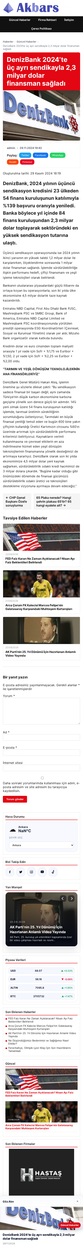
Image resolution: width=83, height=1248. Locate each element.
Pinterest (27, 162)
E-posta (10, 747)
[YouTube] (42, 872)
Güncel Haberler (19, 19)
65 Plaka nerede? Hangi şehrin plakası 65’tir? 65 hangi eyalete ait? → (53, 501)
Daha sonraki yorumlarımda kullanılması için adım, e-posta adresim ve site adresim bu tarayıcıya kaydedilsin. (41, 787)
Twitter (25, 155)
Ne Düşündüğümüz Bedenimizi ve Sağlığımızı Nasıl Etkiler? (38, 1042)
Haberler (8, 41)
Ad (6, 732)
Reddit (12, 162)
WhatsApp (57, 155)
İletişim (69, 19)
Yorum (9, 696)
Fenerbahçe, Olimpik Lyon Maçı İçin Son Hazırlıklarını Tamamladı (39, 1049)
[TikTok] (53, 872)
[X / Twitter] (20, 872)
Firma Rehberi (47, 19)
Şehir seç (16, 837)
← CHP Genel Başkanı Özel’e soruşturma (16, 501)
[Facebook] (9, 872)
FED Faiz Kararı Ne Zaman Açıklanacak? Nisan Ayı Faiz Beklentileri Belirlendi (40, 1020)
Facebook (40, 155)
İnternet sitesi (13, 763)
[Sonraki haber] (71, 898)
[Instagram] (31, 872)
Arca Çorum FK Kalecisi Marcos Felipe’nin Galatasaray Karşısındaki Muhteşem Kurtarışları (40, 1027)
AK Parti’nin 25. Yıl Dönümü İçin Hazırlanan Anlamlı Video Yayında (42, 1035)
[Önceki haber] (63, 898)
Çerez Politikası (41, 28)
